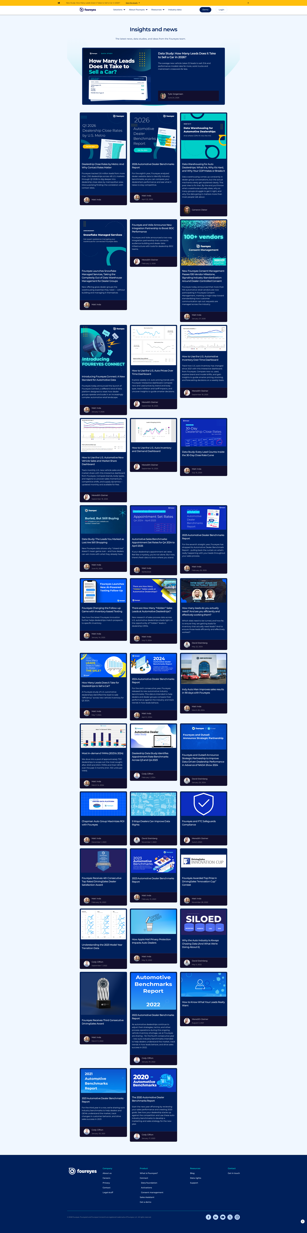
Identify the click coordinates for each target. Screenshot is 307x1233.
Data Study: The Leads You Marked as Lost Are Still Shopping (103, 541)
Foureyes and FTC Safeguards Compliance (199, 823)
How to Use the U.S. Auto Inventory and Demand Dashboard (151, 449)
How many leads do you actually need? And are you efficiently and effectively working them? (201, 611)
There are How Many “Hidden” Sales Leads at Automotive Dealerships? (152, 610)
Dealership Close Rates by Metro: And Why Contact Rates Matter (103, 166)
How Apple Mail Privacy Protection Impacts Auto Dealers (151, 941)
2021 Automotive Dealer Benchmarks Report (103, 1100)
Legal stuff (108, 1192)
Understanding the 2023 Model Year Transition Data (102, 946)
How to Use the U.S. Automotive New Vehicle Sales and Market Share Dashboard (103, 461)
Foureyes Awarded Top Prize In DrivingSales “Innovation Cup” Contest (199, 881)
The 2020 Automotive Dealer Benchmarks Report (148, 1099)
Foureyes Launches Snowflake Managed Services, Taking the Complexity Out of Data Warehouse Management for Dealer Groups (102, 275)
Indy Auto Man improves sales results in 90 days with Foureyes (203, 691)
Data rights (195, 1178)
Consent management (152, 1192)
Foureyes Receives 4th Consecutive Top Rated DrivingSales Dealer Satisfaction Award (101, 881)
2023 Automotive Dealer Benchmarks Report (153, 880)
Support (194, 1183)
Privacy (106, 1183)
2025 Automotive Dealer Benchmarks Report (203, 537)
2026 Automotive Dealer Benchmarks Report (153, 166)
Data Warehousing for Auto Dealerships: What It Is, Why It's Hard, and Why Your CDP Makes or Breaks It (203, 167)
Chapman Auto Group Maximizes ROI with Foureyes (103, 823)
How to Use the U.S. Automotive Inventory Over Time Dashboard (200, 358)
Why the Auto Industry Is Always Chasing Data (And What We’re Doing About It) (200, 944)
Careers (106, 1178)
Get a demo (145, 1202)
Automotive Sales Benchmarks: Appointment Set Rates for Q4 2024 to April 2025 (153, 542)
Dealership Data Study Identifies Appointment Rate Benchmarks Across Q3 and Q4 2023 (150, 756)
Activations (146, 1188)
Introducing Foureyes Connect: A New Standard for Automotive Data (103, 378)
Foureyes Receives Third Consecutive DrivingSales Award (103, 1022)
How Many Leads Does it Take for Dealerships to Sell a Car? (100, 684)
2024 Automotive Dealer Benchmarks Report (153, 681)
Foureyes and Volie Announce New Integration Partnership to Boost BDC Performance (153, 228)
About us (107, 1173)
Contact (106, 1188)
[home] (88, 10)
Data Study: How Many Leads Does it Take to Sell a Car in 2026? (187, 55)
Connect (144, 1178)
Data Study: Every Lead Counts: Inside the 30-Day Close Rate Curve (203, 453)
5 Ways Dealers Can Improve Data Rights (151, 823)
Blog (192, 1173)
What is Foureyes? (149, 1173)
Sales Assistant (147, 1197)
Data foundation (149, 1183)
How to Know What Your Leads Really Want (203, 1004)
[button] (119, 9)
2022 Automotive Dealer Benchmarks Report (153, 1017)
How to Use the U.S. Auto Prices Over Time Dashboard (152, 372)
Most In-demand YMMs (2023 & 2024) (102, 753)
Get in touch (234, 1173)
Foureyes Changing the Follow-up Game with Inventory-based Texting (102, 610)
